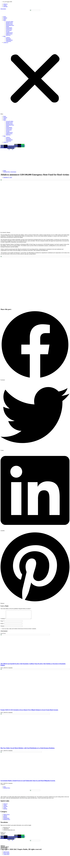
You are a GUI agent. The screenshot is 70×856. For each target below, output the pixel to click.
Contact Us (5, 42)
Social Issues (9, 30)
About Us (3, 845)
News (4, 20)
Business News (9, 24)
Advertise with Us (5, 846)
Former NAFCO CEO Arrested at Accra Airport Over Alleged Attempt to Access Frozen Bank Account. (29, 710)
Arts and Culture (9, 21)
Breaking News (9, 22)
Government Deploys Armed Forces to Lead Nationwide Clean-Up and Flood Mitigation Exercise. (28, 780)
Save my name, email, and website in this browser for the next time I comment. (19, 628)
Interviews (8, 35)
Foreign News (9, 28)
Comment (3, 618)
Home (4, 16)
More (4, 36)
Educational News (10, 25)
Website (2, 626)
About (4, 19)
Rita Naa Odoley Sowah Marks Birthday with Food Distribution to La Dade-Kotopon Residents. (28, 748)
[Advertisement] (35, 159)
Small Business (9, 40)
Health (7, 26)
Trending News (9, 32)
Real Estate (8, 38)
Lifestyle (8, 37)
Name (2, 621)
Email (2, 623)
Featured (5, 17)
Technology (8, 41)
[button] (35, 79)
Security (8, 31)
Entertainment (9, 27)
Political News (9, 33)
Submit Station (4, 847)
